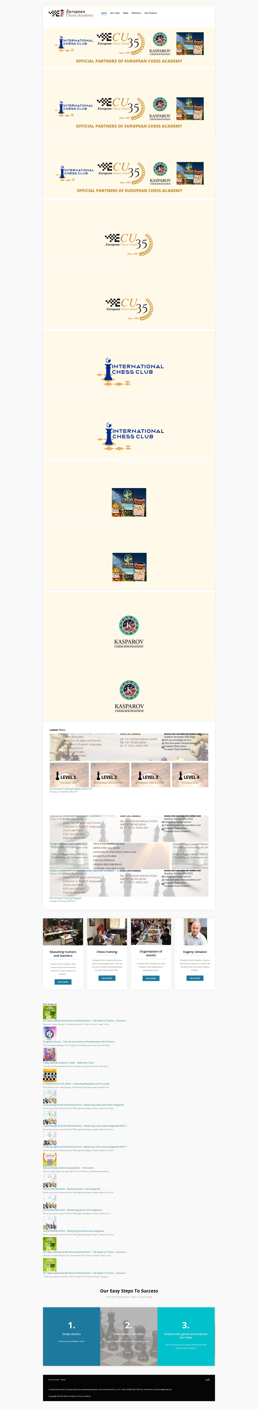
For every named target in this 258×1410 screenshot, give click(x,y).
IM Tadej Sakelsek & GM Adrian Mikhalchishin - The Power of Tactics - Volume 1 (84, 1272)
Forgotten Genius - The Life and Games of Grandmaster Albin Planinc (79, 1041)
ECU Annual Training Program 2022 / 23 (71, 788)
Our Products (151, 13)
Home (104, 13)
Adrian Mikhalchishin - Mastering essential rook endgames (73, 1230)
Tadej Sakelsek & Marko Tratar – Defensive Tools (68, 1062)
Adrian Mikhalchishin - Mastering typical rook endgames (72, 1209)
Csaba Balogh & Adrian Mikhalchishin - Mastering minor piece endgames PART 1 (85, 1146)
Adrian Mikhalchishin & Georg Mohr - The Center (68, 1167)
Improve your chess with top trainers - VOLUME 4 (75, 816)
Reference (136, 13)
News (125, 13)
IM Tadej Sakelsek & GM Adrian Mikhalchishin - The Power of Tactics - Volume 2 (84, 1252)
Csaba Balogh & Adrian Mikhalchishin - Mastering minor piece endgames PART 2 (85, 1125)
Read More (63, 982)
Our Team (115, 13)
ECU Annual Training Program (65, 898)
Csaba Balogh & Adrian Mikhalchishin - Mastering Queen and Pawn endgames (83, 1104)
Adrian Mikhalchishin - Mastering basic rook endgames (71, 1188)
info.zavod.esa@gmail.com (160, 1389)
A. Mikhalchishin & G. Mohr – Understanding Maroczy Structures (76, 1083)
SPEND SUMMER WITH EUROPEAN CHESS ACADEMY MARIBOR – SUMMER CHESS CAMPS (95, 870)
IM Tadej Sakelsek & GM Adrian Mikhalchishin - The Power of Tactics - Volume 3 (84, 1020)
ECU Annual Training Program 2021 (68, 843)
